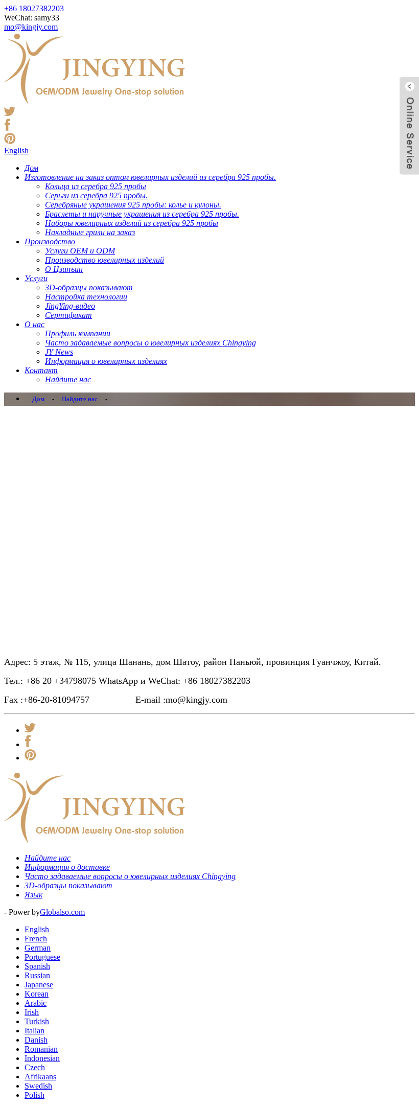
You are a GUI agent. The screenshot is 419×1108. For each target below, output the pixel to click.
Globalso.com (62, 912)
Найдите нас (80, 399)
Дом (38, 399)
